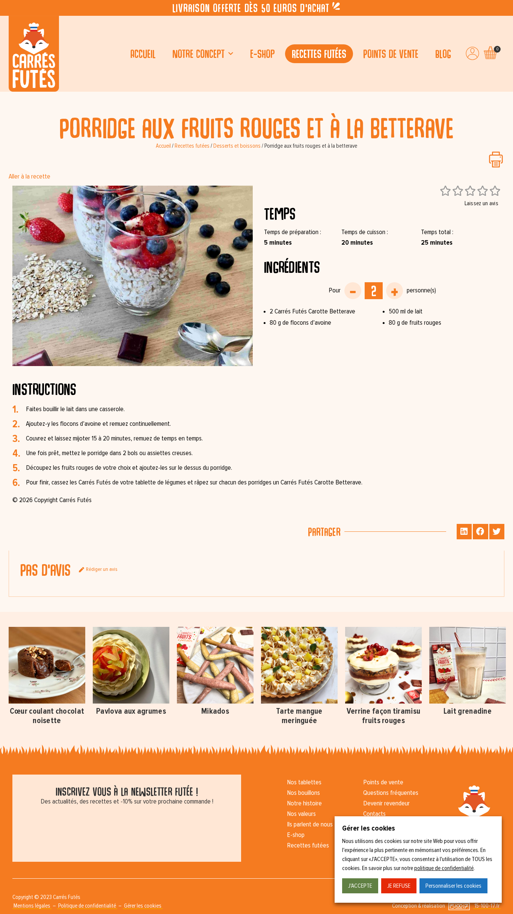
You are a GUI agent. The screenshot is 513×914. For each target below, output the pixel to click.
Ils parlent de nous (310, 824)
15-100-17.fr (486, 906)
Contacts (374, 814)
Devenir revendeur (386, 803)
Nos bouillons (303, 793)
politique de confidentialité (444, 868)
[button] (464, 531)
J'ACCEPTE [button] (360, 886)
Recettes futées (319, 54)
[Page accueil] (34, 54)
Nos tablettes (304, 782)
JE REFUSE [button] (398, 886)
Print (495, 159)
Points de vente (390, 54)
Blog (443, 54)
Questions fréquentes (390, 793)
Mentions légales (32, 906)
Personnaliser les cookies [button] (453, 886)
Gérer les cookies (142, 906)
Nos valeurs (301, 814)
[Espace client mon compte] (472, 53)
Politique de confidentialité (87, 906)
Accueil (142, 54)
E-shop (262, 54)
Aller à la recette (29, 176)
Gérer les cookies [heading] (368, 828)
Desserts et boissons (237, 146)
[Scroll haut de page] (7, 99)
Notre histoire (304, 803)
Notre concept (198, 54)
